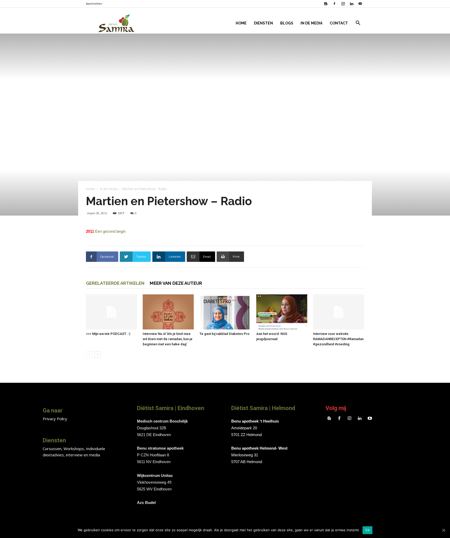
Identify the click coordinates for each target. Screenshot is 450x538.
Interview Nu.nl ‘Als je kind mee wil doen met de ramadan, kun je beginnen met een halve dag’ (167, 339)
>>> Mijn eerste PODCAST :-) (108, 334)
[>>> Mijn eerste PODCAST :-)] (111, 311)
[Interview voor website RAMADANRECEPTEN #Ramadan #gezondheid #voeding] (338, 311)
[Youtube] (360, 3)
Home (241, 23)
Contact (339, 23)
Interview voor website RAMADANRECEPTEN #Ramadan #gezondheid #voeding (338, 339)
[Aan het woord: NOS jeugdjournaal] (281, 311)
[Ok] (443, 530)
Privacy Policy (55, 418)
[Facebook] (334, 3)
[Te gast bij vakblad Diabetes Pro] (225, 311)
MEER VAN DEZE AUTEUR (176, 283)
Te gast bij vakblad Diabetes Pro (224, 334)
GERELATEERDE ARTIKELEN (115, 283)
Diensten (263, 23)
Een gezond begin (110, 231)
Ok (367, 530)
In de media (108, 189)
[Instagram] (343, 3)
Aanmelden (94, 3)
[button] (358, 23)
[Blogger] (326, 3)
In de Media (311, 23)
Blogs (286, 23)
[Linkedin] (351, 3)
